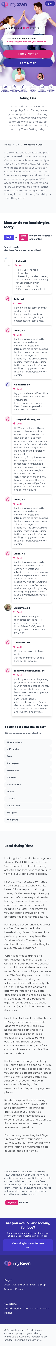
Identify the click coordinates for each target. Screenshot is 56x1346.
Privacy (19, 1289)
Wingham (12, 819)
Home (7, 144)
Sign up (23, 237)
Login (9, 237)
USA (26, 1308)
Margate (12, 812)
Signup (42, 1284)
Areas (7, 1284)
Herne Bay (13, 770)
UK (17, 144)
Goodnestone (15, 742)
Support (9, 1289)
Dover (10, 791)
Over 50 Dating (20, 1284)
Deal (9, 756)
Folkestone (13, 805)
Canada (34, 1308)
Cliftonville (13, 749)
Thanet (11, 798)
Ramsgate (13, 763)
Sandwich (12, 777)
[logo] (14, 5)
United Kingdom (13, 1308)
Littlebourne (14, 784)
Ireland (8, 1313)
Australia (44, 1308)
